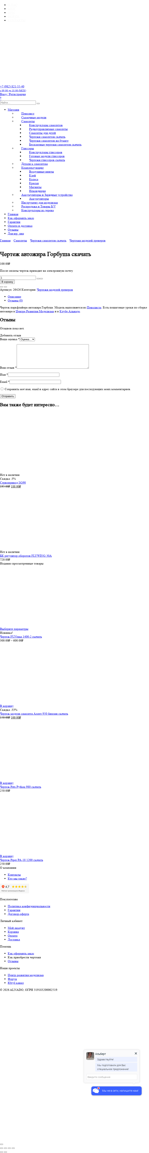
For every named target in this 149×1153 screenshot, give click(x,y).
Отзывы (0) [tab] (15, 300)
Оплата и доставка (20, 226)
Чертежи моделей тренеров (87, 240)
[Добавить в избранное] (1, 286)
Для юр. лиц (16, 233)
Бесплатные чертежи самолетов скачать (55, 144)
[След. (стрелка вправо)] (5, 1152)
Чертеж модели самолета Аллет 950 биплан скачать (34, 713)
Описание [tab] (14, 296)
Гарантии (14, 222)
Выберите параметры (14, 629)
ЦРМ (11, 13)
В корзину (7, 281)
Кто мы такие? (17, 878)
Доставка (14, 939)
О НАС (12, 5)
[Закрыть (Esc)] (13, 1148)
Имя (4, 374)
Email (5, 382)
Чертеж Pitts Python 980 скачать (20, 787)
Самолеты (20, 240)
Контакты (14, 874)
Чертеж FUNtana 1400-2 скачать (21, 636)
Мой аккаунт (16, 928)
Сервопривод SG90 (13, 482)
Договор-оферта (18, 914)
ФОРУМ (13, 16)
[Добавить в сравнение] (5, 286)
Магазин (13, 109)
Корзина (13, 932)
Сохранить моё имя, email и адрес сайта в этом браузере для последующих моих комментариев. (68, 389)
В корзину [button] (7, 706)
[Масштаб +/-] (1, 1148)
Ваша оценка (10, 339)
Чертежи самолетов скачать (48, 240)
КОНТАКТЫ (16, 20)
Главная (13, 214)
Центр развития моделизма (26, 975)
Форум (12, 979)
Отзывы (13, 229)
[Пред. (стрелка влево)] (1, 1152)
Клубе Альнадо (70, 311)
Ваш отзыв (8, 367)
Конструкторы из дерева (37, 210)
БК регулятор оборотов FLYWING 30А (26, 556)
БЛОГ (12, 9)
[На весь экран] (5, 1148)
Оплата (12, 935)
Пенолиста (94, 307)
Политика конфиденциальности (29, 906)
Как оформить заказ (21, 218)
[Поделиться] (9, 1148)
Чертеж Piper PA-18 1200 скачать (21, 860)
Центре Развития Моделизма (35, 311)
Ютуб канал (16, 983)
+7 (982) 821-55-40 (13, 88)
